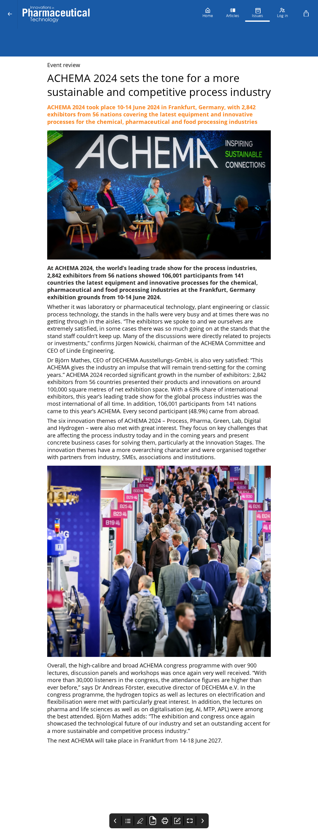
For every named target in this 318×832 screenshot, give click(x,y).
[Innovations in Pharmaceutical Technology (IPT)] (106, 14)
